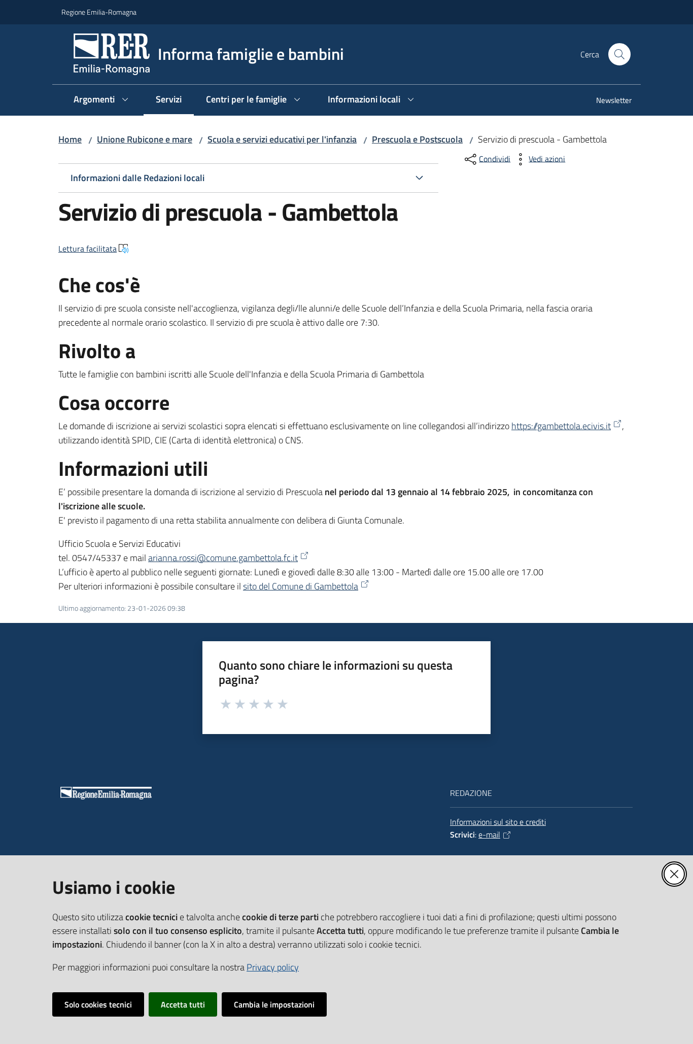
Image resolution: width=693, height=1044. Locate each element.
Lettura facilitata (87, 248)
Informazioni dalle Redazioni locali (137, 178)
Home (70, 139)
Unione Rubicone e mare (144, 139)
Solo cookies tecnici (98, 1004)
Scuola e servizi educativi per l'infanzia (282, 139)
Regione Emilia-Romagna (98, 12)
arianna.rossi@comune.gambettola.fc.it (223, 558)
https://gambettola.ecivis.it (561, 426)
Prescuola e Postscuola (417, 139)
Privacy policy (273, 967)
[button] (619, 54)
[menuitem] (608, 101)
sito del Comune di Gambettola (300, 586)
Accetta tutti (183, 1004)
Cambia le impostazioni (274, 1004)
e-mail (489, 834)
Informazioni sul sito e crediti (498, 822)
